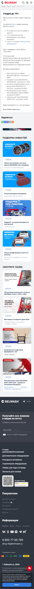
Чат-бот (28, 401)
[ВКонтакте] (5, 122)
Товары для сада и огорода (14, 468)
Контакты (26, 526)
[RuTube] (24, 531)
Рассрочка (6, 502)
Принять (17, 584)
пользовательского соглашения (12, 572)
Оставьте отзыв (20, 480)
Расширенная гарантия (10, 509)
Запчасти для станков (11, 472)
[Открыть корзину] (27, 3)
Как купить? (6, 506)
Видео (12, 526)
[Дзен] (16, 531)
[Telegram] (10, 122)
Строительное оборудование (14, 464)
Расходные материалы (12, 460)
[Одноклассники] (13, 122)
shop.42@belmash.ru (12, 543)
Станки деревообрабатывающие (13, 451)
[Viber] (7, 122)
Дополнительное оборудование (15, 456)
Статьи (18, 526)
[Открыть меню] (31, 3)
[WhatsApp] (2, 122)
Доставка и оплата (8, 499)
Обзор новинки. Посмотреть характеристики (12, 388)
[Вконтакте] (4, 531)
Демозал (5, 512)
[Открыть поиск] (23, 3)
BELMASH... (24, 387)
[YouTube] (12, 531)
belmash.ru (13, 24)
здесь (18, 109)
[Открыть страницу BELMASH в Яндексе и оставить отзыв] (8, 481)
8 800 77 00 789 (12, 540)
